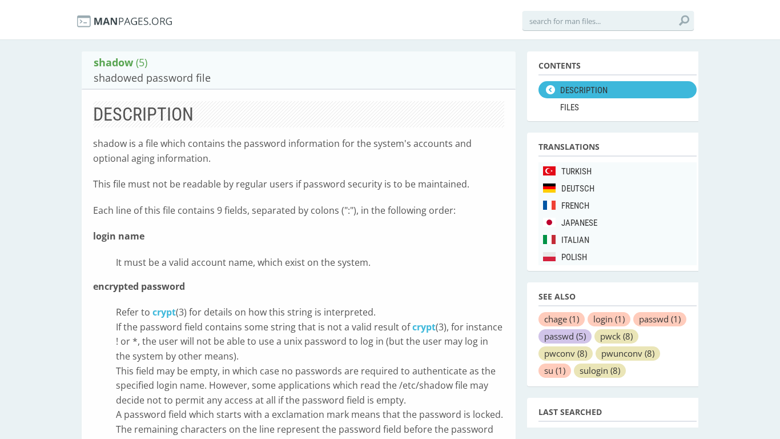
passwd (660, 319)
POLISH (574, 257)
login (609, 319)
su (554, 370)
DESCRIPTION (584, 90)
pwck (616, 336)
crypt (164, 312)
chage (561, 319)
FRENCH (575, 206)
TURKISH (576, 171)
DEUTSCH (577, 188)
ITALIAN (575, 240)
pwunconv (627, 353)
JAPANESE (579, 223)
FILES (569, 107)
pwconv (565, 353)
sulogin (600, 370)
